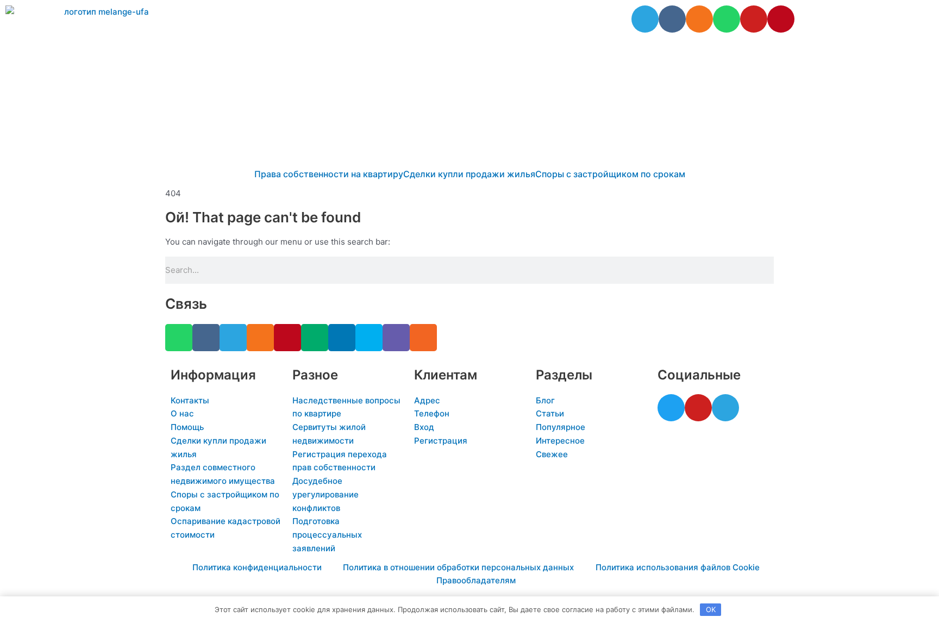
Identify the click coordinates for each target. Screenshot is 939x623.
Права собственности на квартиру (328, 174)
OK (711, 609)
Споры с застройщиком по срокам (610, 174)
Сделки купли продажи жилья (469, 174)
